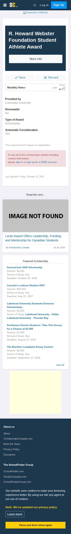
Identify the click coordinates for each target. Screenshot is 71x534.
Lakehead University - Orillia (42, 314)
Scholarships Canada (19, 247)
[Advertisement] (35, 392)
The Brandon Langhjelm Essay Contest (30, 346)
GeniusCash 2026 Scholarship (24, 267)
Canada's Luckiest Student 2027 (26, 285)
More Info (36, 59)
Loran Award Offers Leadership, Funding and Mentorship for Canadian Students (33, 238)
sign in (19, 162)
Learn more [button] (14, 514)
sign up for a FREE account (42, 162)
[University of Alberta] (35, 13)
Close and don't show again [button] (35, 525)
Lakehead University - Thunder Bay (27, 318)
